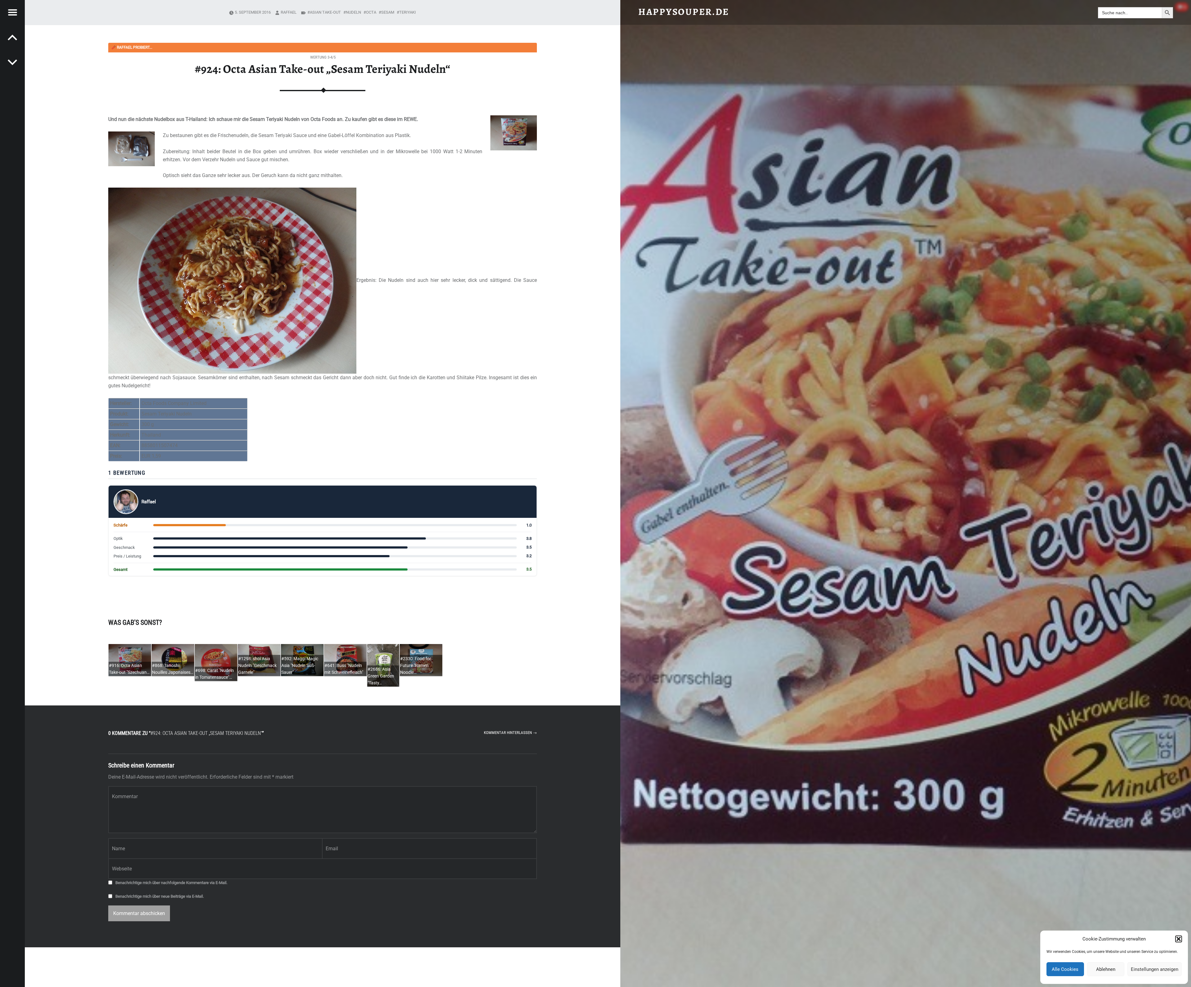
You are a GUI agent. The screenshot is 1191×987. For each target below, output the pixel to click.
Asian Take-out (325, 12)
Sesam (387, 12)
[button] (1178, 939)
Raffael (289, 12)
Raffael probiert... (131, 47)
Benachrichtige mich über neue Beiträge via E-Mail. (159, 896)
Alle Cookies (1065, 969)
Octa (371, 12)
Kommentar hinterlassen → (510, 732)
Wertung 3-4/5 (323, 57)
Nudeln (353, 12)
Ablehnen (1105, 969)
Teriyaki (407, 12)
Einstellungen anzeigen (1154, 969)
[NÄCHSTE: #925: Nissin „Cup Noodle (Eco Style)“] (12, 37)
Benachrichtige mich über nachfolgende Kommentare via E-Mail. (171, 882)
